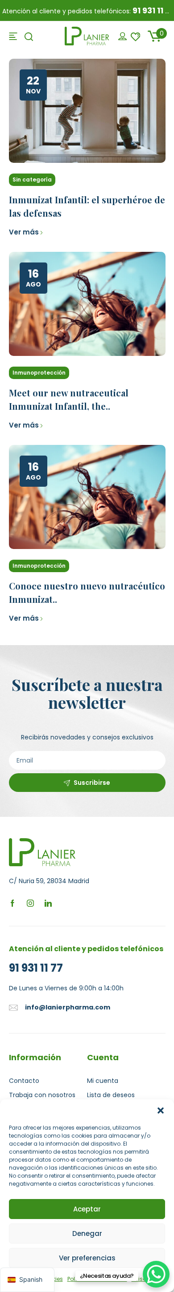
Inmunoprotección (39, 372)
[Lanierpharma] (87, 35)
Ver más (24, 232)
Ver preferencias (87, 1258)
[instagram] (30, 903)
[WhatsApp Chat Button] (156, 1274)
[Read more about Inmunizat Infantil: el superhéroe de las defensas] (87, 111)
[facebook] (12, 903)
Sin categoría (32, 179)
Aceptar (87, 1209)
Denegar (87, 1233)
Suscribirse (92, 782)
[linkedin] (48, 903)
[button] (160, 1110)
